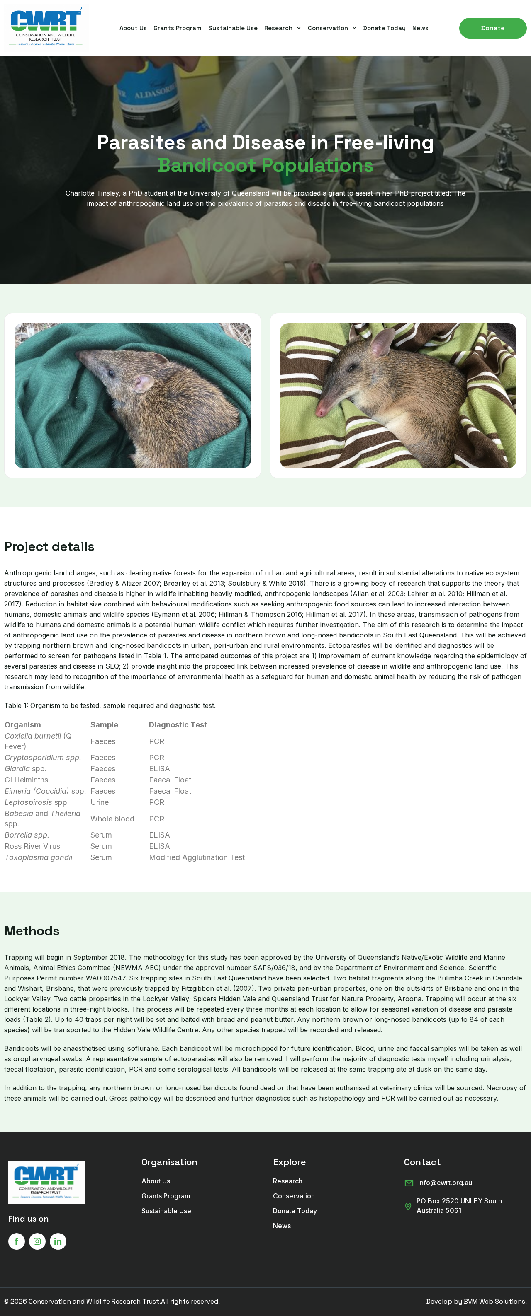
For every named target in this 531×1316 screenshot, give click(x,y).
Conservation (328, 28)
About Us (133, 28)
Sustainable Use (233, 28)
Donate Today (384, 28)
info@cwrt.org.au (445, 1182)
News (420, 28)
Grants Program (177, 28)
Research (278, 28)
